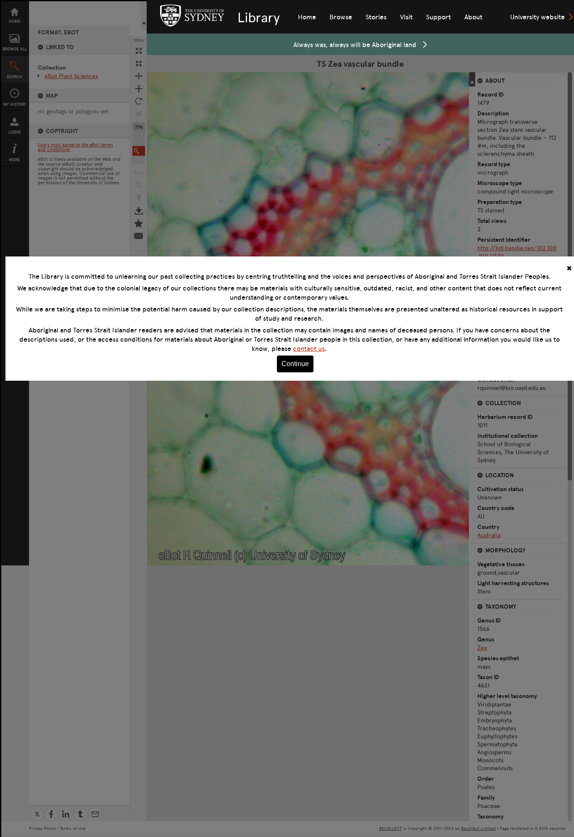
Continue (295, 363)
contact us (309, 348)
